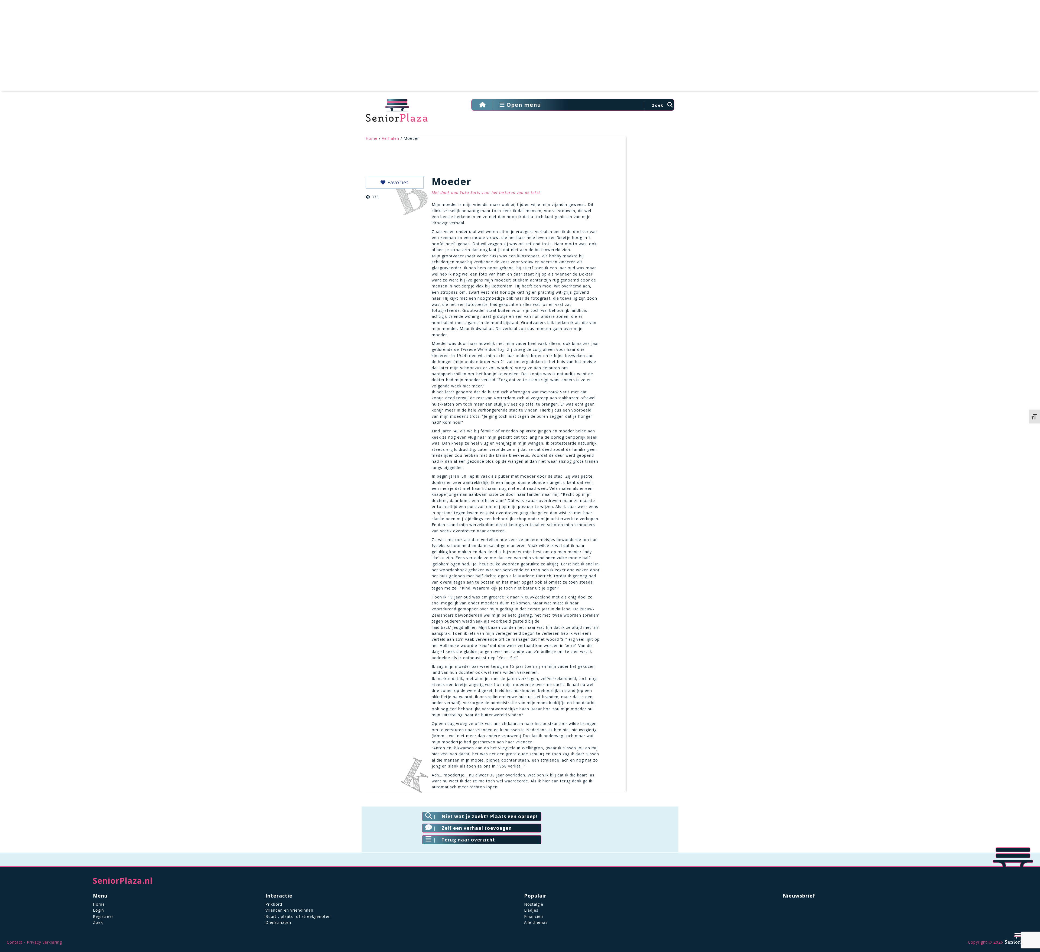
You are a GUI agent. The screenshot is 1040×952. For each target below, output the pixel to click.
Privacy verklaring (44, 942)
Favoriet (397, 182)
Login (98, 910)
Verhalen (390, 138)
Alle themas (536, 922)
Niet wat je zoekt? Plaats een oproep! (489, 816)
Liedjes (531, 910)
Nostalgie (533, 904)
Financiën (533, 916)
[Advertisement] (520, 49)
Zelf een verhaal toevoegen (476, 828)
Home (372, 138)
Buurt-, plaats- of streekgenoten (298, 916)
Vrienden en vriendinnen (289, 910)
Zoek (98, 922)
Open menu (523, 104)
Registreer (103, 916)
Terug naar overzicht (468, 840)
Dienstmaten (278, 922)
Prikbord (273, 904)
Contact (14, 942)
